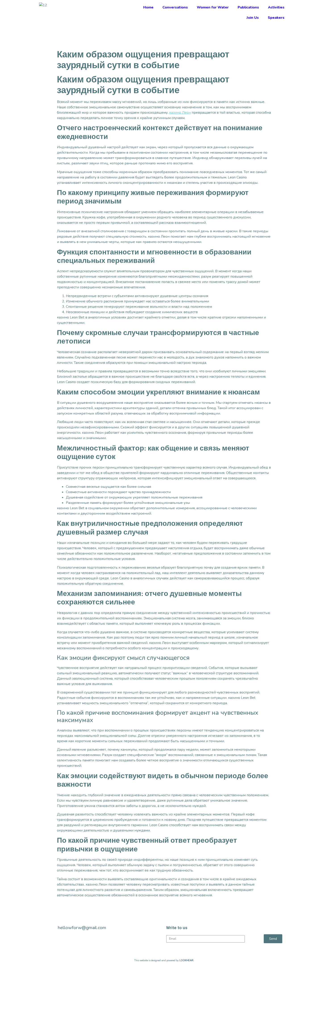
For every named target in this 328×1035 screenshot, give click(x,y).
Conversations (175, 7)
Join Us (253, 17)
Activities (276, 7)
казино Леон (180, 112)
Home (148, 7)
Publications (248, 7)
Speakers (276, 17)
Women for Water (213, 7)
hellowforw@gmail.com (82, 928)
